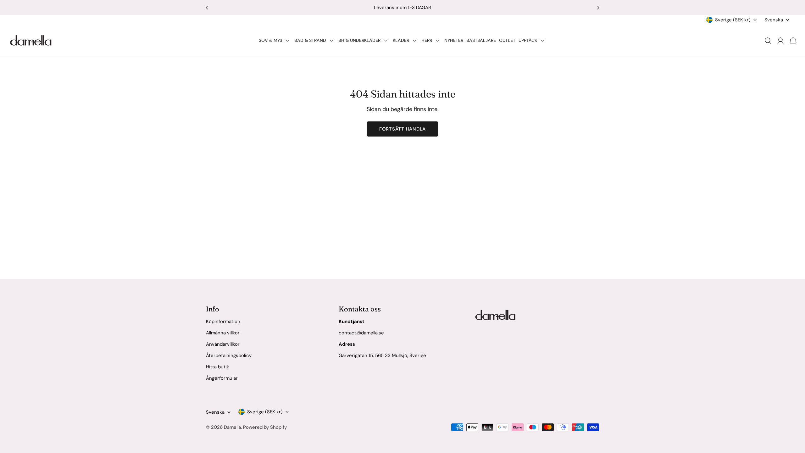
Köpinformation (223, 321)
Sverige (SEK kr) (733, 20)
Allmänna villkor (223, 333)
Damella (232, 427)
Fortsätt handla (402, 129)
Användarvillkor (223, 344)
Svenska (773, 20)
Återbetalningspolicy (229, 355)
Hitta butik (217, 367)
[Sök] (768, 40)
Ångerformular (222, 378)
